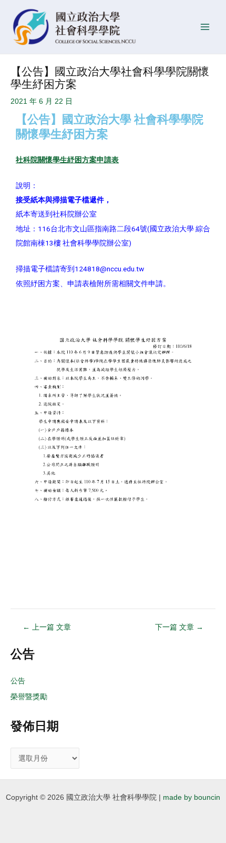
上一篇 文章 (47, 627)
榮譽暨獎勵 (29, 697)
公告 (18, 681)
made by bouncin (191, 797)
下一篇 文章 (179, 627)
